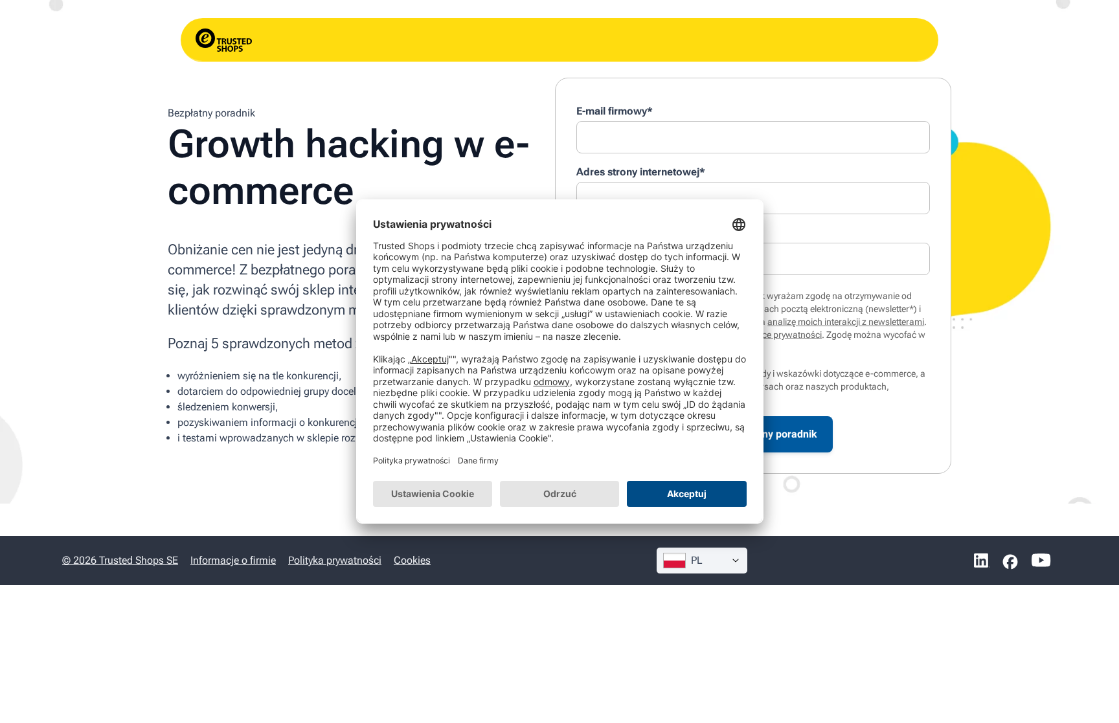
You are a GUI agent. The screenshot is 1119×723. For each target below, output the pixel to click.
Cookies (412, 560)
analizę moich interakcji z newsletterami (845, 322)
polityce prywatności (781, 334)
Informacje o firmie (233, 560)
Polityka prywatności (334, 560)
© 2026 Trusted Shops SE (120, 560)
